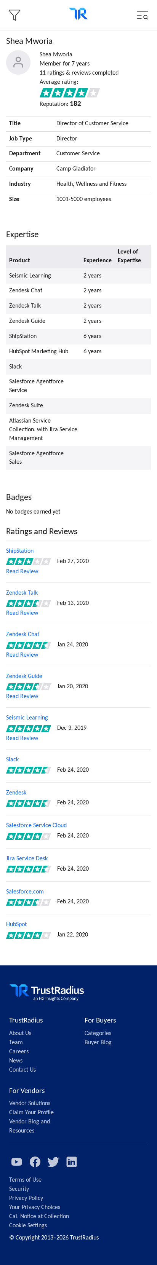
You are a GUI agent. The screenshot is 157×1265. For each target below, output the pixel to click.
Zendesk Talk (22, 593)
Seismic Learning (27, 718)
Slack (12, 760)
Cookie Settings (28, 1226)
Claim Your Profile (31, 1113)
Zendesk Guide (24, 676)
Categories (98, 1034)
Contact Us (22, 1070)
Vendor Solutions (29, 1104)
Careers (19, 1052)
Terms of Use (25, 1180)
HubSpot (16, 925)
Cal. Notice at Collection (39, 1217)
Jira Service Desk (27, 859)
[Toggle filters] (14, 15)
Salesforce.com (25, 892)
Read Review (22, 572)
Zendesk (16, 793)
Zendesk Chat (22, 635)
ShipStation (20, 551)
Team (16, 1043)
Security (19, 1189)
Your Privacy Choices (34, 1207)
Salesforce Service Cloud (36, 826)
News (15, 1061)
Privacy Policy (26, 1198)
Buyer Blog (98, 1043)
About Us (20, 1034)
